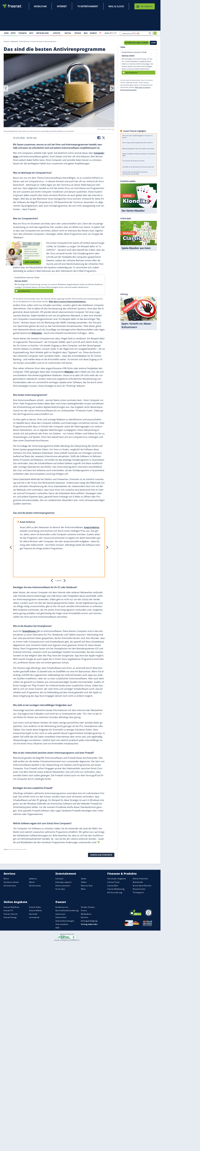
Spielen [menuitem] (78, 33)
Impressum (60, 914)
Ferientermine (10, 886)
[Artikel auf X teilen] (103, 138)
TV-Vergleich (138, 892)
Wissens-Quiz (87, 886)
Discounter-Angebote (116, 879)
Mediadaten (86, 914)
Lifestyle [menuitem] (56, 33)
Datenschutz (60, 917)
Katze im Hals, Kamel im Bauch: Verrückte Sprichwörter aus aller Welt (134, 173)
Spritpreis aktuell (11, 882)
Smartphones (29, 631)
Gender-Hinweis (88, 907)
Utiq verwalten (61, 924)
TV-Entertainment (87, 6)
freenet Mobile (35, 911)
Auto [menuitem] (31, 33)
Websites (68, 371)
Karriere (84, 917)
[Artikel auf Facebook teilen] (99, 138)
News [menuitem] (6, 33)
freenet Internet (11, 914)
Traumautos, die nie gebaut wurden (133, 161)
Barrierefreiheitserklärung (67, 911)
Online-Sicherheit (140, 879)
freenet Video (35, 907)
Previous (6, 88)
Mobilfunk (40, 6)
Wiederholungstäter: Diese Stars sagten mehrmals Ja (138, 149)
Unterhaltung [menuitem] (42, 33)
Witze (83, 889)
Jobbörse (33, 879)
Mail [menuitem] (86, 33)
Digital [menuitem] (68, 33)
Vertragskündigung (89, 921)
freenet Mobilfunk (11, 907)
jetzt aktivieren (24, 291)
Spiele (83, 879)
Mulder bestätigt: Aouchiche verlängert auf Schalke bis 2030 (139, 155)
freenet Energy (10, 917)
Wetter (32, 882)
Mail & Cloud (116, 6)
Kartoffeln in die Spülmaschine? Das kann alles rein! (138, 167)
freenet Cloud (113, 882)
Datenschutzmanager (64, 921)
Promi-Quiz (60, 889)
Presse (84, 911)
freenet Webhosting (115, 889)
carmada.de (34, 917)
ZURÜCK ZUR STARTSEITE (101, 855)
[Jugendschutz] (67, 937)
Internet (62, 6)
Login (153, 43)
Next (112, 88)
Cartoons (59, 879)
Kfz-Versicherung (114, 892)
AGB (57, 928)
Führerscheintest (62, 886)
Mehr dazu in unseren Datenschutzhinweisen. (67, 301)
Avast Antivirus (91, 527)
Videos (84, 882)
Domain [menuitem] (93, 33)
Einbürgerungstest (63, 882)
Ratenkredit (138, 882)
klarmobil (33, 914)
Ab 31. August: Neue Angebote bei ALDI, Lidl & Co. (137, 143)
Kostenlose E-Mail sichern (136, 43)
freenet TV (8, 911)
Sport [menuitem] (13, 33)
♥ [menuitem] (100, 33)
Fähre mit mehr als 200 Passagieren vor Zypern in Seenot (137, 136)
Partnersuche (35, 886)
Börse (6, 879)
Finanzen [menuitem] (22, 33)
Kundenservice (61, 907)
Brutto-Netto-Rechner (142, 886)
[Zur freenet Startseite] (12, 6)
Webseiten (36, 332)
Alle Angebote (146, 6)
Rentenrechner (139, 889)
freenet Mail (112, 886)
